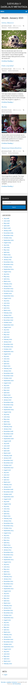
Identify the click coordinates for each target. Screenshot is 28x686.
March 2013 (7, 574)
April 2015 (6, 513)
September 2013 (8, 559)
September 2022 (9, 325)
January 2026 (7, 230)
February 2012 (8, 605)
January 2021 (7, 371)
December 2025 (8, 233)
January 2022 (7, 342)
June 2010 (7, 654)
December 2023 (8, 288)
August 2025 (7, 242)
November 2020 (8, 375)
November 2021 (8, 346)
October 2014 (8, 528)
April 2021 (6, 363)
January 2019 (7, 429)
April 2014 (6, 542)
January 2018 (7, 458)
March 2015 (7, 516)
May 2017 (6, 477)
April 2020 (6, 392)
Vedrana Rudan (7, 26)
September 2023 (9, 296)
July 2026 (6, 218)
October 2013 (8, 557)
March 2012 (7, 603)
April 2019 (6, 421)
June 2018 (7, 446)
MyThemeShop (17, 683)
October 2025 (8, 238)
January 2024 (7, 286)
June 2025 (7, 247)
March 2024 (7, 281)
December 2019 (8, 402)
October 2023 (8, 293)
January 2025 (7, 259)
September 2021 (8, 351)
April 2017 (6, 480)
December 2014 (8, 523)
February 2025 (8, 257)
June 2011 (6, 625)
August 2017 (7, 470)
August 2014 (7, 533)
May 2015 (6, 511)
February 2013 (8, 576)
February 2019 (8, 426)
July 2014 (6, 535)
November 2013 (8, 555)
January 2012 (7, 608)
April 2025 (6, 252)
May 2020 (6, 390)
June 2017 (6, 475)
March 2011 (7, 632)
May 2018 (6, 448)
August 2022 (7, 327)
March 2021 (7, 366)
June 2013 (6, 567)
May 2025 (6, 250)
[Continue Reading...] (7, 61)
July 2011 (6, 622)
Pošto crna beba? (8, 66)
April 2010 (6, 659)
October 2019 (8, 407)
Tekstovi (4, 27)
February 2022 (8, 339)
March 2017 (7, 482)
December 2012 (8, 581)
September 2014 (9, 530)
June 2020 (7, 388)
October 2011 (8, 615)
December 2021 (8, 344)
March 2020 (7, 395)
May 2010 (6, 656)
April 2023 (6, 308)
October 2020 (8, 378)
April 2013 (6, 571)
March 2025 (7, 255)
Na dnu (4, 107)
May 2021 (6, 361)
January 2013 (7, 579)
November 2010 (8, 642)
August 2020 (7, 383)
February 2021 (8, 368)
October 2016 (8, 494)
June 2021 (6, 359)
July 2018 (6, 443)
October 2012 (8, 586)
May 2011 (6, 627)
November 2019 (8, 405)
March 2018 (7, 453)
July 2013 (6, 564)
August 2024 (7, 271)
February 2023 (8, 313)
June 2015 (6, 509)
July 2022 (6, 330)
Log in (5, 674)
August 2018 (7, 441)
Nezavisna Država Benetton (11, 148)
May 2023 (6, 305)
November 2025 (8, 235)
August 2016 (7, 499)
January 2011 (7, 637)
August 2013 (7, 562)
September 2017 (8, 467)
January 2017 (7, 487)
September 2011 (8, 617)
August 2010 (7, 649)
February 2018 (8, 455)
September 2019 (9, 409)
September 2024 (9, 269)
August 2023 (7, 298)
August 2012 (7, 591)
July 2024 (6, 274)
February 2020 (8, 397)
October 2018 (8, 436)
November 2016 (8, 492)
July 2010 (6, 651)
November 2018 (8, 434)
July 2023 (6, 300)
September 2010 (9, 646)
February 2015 (8, 518)
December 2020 (8, 373)
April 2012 (6, 600)
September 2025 (9, 240)
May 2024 (6, 276)
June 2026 (7, 221)
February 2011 (8, 634)
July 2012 (6, 593)
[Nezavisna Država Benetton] (14, 165)
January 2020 (7, 400)
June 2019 (7, 417)
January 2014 (7, 550)
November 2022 (8, 320)
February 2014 (8, 547)
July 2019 (6, 414)
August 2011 (7, 620)
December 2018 (8, 431)
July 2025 (6, 245)
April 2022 (6, 337)
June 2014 (7, 538)
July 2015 (6, 506)
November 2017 (8, 463)
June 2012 (6, 596)
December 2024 (8, 262)
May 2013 (6, 569)
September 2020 (9, 380)
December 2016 (8, 489)
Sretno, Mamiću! (8, 23)
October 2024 (8, 267)
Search (14, 207)
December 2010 (8, 639)
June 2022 (7, 332)
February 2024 (8, 284)
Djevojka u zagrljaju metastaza (9, 682)
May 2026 (6, 223)
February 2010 (8, 663)
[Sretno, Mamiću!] (14, 39)
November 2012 (8, 584)
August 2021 (7, 354)
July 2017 (6, 472)
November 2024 (8, 264)
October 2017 (8, 465)
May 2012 (6, 598)
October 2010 (8, 644)
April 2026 (6, 225)
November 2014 (8, 525)
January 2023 (7, 315)
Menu (2, 11)
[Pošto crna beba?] (14, 82)
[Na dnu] (14, 123)
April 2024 (6, 279)
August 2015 (7, 504)
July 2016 (6, 501)
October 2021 (8, 349)
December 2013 (8, 552)
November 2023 (8, 291)
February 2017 (8, 484)
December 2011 (8, 610)
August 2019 (7, 412)
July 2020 (6, 385)
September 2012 (8, 588)
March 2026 (7, 228)
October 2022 (8, 322)
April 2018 (6, 450)
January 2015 (7, 521)
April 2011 (6, 630)
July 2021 (6, 356)
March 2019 (7, 424)
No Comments (14, 27)
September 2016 (9, 496)
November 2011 (8, 613)
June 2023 (7, 303)
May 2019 (6, 419)
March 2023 (7, 310)
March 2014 (7, 545)
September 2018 (9, 438)
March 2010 (7, 661)
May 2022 (6, 334)
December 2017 (8, 460)
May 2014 (6, 540)
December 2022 (8, 317)
